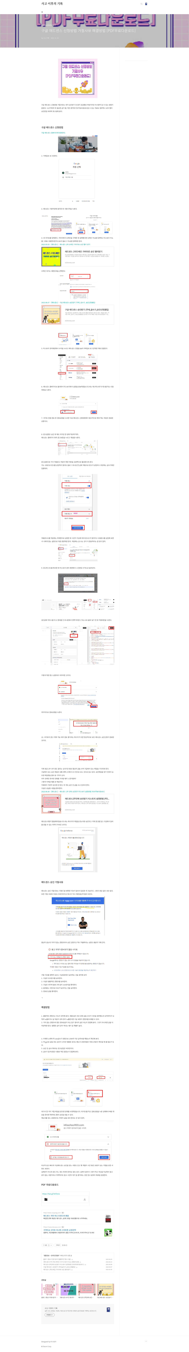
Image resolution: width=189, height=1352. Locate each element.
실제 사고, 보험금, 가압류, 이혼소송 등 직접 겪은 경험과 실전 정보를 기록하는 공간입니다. (71, 1311)
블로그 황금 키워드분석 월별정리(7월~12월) (57, 1259)
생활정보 (46, 1255)
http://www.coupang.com (52, 1213)
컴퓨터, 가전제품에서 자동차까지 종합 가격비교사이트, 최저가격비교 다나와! (68, 1232)
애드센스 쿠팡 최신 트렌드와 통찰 (56, 1215)
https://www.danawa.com (52, 1227)
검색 (141, 3)
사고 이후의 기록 (52, 3)
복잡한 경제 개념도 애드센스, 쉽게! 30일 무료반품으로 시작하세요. (65, 1218)
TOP (146, 1341)
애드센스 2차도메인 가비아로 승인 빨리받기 (57, 1269)
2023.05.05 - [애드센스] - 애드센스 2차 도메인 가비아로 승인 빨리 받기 (65, 244)
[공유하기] (49, 1245)
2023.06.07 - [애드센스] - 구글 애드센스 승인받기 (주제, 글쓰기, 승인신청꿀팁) (68, 302)
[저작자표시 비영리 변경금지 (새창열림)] (64, 1245)
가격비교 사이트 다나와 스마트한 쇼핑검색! (59, 1230)
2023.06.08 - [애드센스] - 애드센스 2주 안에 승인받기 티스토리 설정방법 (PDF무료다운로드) (73, 791)
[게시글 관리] (51, 1245)
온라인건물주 (55, 1255)
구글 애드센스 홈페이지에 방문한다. (53, 133)
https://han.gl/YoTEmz (51, 1194)
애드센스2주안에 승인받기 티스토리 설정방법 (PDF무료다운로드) (63, 1264)
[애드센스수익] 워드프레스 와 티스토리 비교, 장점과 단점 (61, 1262)
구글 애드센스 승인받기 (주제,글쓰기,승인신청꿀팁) (59, 1267)
